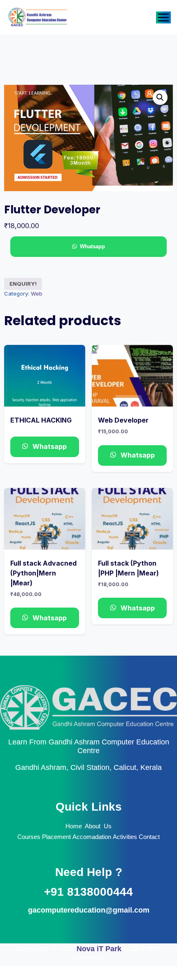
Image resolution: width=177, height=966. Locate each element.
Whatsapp (92, 246)
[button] (160, 97)
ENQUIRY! (23, 283)
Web (36, 293)
